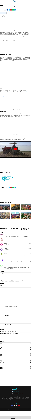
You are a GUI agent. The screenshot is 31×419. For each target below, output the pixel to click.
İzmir (1, 343)
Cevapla (29, 243)
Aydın (1, 366)
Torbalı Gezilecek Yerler (8, 324)
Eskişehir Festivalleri (5, 182)
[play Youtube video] (15, 149)
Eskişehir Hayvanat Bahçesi (6, 176)
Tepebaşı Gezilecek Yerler (6, 179)
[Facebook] (12, 405)
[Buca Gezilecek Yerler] (2, 316)
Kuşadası (1, 367)
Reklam (24, 409)
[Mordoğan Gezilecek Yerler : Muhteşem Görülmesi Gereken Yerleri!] (2, 321)
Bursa (1, 360)
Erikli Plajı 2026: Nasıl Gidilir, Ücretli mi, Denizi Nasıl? (8, 335)
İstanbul (1, 368)
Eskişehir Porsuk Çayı (5, 180)
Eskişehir (1, 5)
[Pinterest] (19, 405)
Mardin (1, 363)
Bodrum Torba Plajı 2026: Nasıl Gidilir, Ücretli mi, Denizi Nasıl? (9, 333)
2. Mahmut (26, 91)
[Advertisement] (15, 67)
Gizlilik (22, 409)
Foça (1, 350)
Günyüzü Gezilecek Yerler (3, 228)
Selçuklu (1, 361)
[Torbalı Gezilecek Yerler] (2, 325)
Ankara (1, 349)
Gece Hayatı (2, 362)
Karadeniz (1, 356)
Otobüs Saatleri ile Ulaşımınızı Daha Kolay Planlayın (8, 331)
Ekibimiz (26, 409)
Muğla (1, 347)
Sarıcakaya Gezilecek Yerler (4, 219)
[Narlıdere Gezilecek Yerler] (2, 312)
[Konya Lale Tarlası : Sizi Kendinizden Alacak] (2, 307)
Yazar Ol (29, 409)
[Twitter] (14, 405)
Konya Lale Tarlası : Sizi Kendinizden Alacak (11, 306)
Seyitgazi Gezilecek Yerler (6, 178)
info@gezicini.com (19, 393)
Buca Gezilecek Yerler (8, 315)
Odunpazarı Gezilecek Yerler (6, 181)
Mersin (1, 353)
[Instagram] (16, 405)
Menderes (1, 369)
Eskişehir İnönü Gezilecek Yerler (7, 177)
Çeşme (1, 354)
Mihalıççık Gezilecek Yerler (6, 175)
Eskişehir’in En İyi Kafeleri (14, 228)
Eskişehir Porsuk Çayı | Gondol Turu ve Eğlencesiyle (25, 229)
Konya (1, 348)
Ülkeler (1, 355)
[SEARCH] (30, 288)
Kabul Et (13, 418)
